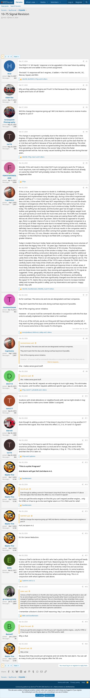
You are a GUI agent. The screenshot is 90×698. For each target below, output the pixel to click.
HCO (4, 17)
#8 (87, 338)
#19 (86, 622)
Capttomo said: (25, 376)
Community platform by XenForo (34, 687)
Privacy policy (75, 682)
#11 (86, 418)
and (28, 456)
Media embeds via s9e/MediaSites (64, 687)
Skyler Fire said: (25, 626)
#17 (86, 555)
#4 (87, 132)
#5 (87, 163)
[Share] (83, 61)
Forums (19, 2)
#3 (87, 107)
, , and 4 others (34, 79)
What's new (30, 2)
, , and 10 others (38, 289)
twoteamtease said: (27, 343)
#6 (87, 188)
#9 (87, 371)
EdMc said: (24, 591)
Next (15, 56)
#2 (87, 85)
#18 (86, 587)
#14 (86, 484)
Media (42, 2)
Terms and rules (63, 682)
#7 (87, 295)
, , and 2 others (37, 332)
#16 (86, 533)
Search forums (15, 6)
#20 (86, 644)
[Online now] (9, 173)
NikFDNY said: (25, 516)
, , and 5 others (33, 157)
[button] (37, 2)
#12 (86, 440)
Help (83, 682)
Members (54, 2)
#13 (86, 462)
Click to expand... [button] (53, 362)
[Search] (86, 2)
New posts (5, 6)
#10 (86, 396)
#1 (87, 61)
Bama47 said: (25, 648)
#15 (86, 511)
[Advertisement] (45, 36)
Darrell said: (24, 489)
